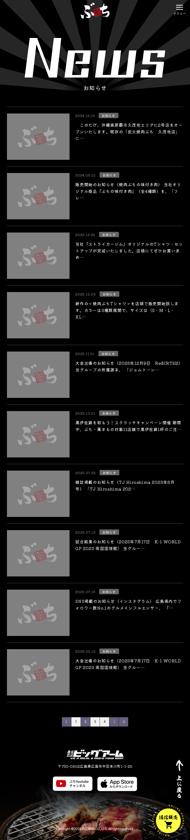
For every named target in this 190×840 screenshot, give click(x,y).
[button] (179, 7)
